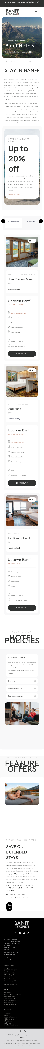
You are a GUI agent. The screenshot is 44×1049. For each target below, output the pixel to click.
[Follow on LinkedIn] (20, 932)
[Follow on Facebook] (15, 932)
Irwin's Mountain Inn (10, 1005)
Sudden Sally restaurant (18, 313)
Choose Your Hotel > (14, 194)
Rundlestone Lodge (10, 1001)
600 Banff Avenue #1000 (15, 434)
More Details (13, 289)
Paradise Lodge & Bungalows (13, 981)
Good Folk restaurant (17, 442)
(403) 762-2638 (12, 939)
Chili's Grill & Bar (9, 1019)
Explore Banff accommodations (17, 52)
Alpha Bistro (8, 1021)
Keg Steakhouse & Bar (11, 1017)
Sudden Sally (8, 1023)
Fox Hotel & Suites (9, 973)
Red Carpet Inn (9, 1003)
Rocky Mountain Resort (11, 971)
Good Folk (7, 1013)
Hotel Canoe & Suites (10, 969)
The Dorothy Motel (10, 999)
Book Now (21, 353)
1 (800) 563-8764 (15, 941)
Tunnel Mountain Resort (11, 979)
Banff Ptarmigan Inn (10, 997)
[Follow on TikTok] (28, 932)
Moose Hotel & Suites (10, 977)
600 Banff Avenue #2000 (15, 305)
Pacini (6, 1015)
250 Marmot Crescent (14, 564)
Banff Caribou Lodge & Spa (12, 995)
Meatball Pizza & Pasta (11, 1025)
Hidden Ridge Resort (10, 975)
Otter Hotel (7, 993)
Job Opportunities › (10, 958)
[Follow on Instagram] (24, 932)
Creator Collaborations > (12, 984)
